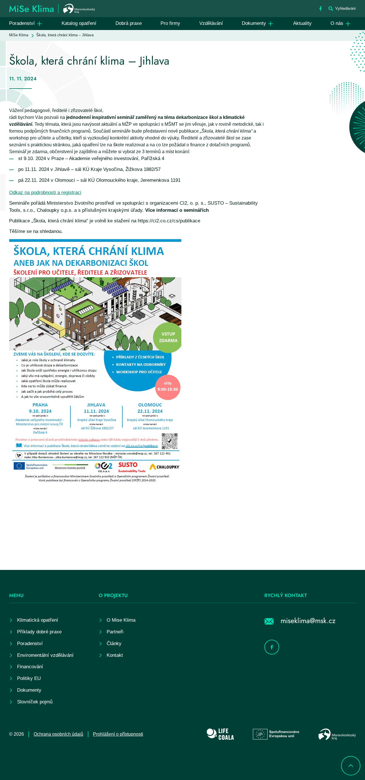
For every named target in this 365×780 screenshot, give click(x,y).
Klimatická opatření (37, 620)
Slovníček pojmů (34, 702)
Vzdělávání (211, 23)
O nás (336, 23)
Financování (30, 666)
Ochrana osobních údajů (58, 734)
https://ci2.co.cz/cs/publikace (169, 221)
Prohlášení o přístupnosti (118, 734)
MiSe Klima (18, 35)
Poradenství (22, 23)
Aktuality (302, 23)
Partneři (115, 632)
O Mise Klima (121, 620)
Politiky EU (29, 678)
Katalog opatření (79, 23)
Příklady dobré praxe (39, 632)
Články (114, 643)
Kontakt (115, 655)
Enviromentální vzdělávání (45, 655)
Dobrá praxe (128, 23)
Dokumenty (254, 23)
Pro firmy (170, 23)
